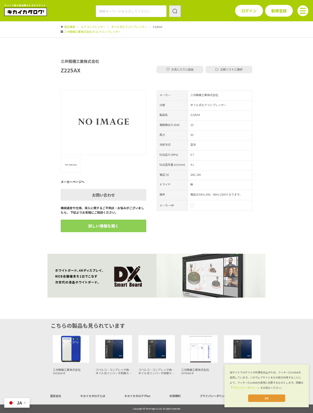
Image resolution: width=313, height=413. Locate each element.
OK (266, 398)
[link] (69, 27)
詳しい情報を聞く (103, 226)
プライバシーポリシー (245, 387)
